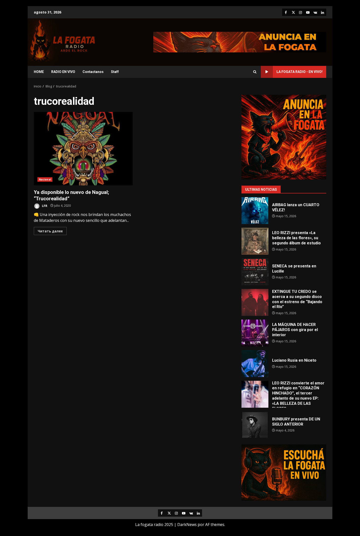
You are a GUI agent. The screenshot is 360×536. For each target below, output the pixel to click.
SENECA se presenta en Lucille (254, 271)
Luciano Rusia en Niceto (254, 363)
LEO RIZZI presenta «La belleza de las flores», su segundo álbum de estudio (254, 241)
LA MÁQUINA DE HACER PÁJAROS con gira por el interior (254, 333)
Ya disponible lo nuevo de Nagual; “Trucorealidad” (83, 148)
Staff (115, 72)
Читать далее (50, 231)
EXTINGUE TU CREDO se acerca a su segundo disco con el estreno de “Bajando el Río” (254, 302)
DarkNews (187, 524)
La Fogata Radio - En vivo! (299, 72)
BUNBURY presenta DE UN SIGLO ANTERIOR (254, 424)
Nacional (45, 179)
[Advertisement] (239, 41)
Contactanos (93, 72)
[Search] (254, 72)
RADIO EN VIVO (63, 72)
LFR (44, 205)
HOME (39, 72)
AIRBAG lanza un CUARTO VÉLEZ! (254, 210)
